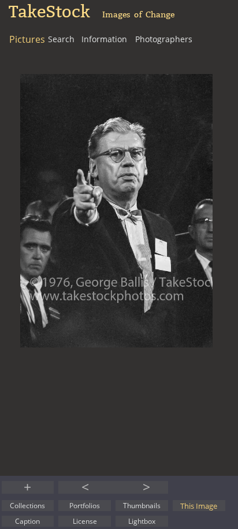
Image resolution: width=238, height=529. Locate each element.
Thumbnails (142, 505)
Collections (27, 505)
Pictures (27, 39)
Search (61, 39)
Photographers (163, 39)
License (85, 521)
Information (104, 39)
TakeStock (49, 12)
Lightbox (141, 521)
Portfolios (84, 505)
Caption (27, 521)
